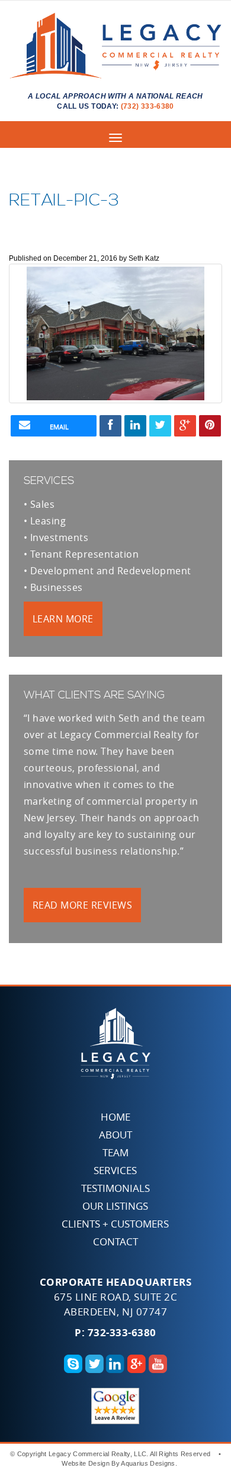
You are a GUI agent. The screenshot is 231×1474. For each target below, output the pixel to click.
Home (115, 1117)
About (115, 1134)
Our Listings (115, 1206)
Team (115, 1152)
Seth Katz (144, 258)
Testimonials (115, 1188)
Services (115, 1170)
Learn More (63, 618)
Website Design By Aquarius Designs (118, 1463)
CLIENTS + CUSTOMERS (115, 1224)
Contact (115, 1241)
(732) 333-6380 (147, 106)
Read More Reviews (82, 905)
